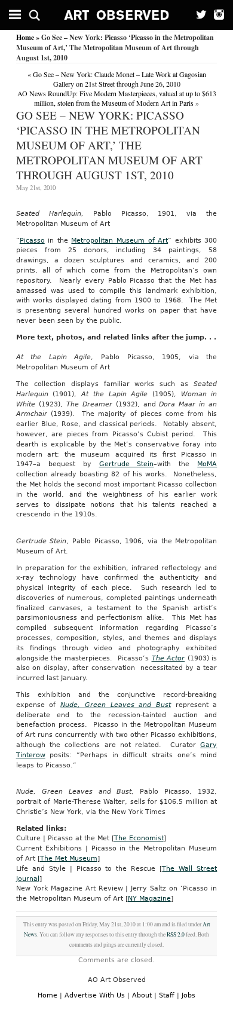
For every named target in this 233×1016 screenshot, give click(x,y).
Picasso (32, 240)
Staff (166, 995)
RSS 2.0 (176, 934)
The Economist (139, 838)
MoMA (207, 464)
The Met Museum (68, 858)
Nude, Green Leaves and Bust (115, 705)
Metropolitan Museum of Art (119, 240)
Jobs (188, 995)
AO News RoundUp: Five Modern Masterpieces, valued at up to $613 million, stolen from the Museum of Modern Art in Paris (116, 98)
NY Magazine (149, 898)
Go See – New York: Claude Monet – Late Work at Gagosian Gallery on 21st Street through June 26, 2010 (119, 78)
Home (25, 37)
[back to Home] (117, 15)
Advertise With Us (95, 995)
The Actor (168, 658)
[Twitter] (198, 15)
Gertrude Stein (126, 464)
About (142, 995)
